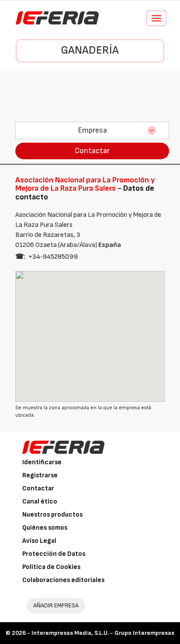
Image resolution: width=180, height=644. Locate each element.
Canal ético (39, 501)
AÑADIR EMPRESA (56, 605)
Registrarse (40, 475)
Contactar (92, 150)
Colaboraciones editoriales (63, 580)
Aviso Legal (39, 541)
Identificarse (42, 462)
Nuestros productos (52, 514)
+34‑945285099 (53, 257)
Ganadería (90, 50)
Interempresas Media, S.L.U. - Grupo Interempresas (102, 633)
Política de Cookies (51, 567)
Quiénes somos (44, 528)
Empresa (92, 130)
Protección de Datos (53, 554)
